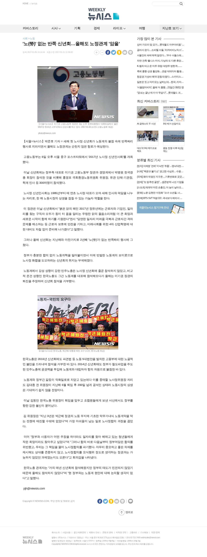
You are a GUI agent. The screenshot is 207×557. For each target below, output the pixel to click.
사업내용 (67, 532)
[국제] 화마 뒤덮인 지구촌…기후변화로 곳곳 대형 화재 (160, 176)
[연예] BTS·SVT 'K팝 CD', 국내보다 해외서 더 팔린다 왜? (160, 198)
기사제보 (144, 532)
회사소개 (56, 532)
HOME (26, 3)
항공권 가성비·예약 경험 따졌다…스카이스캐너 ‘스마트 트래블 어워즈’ (160, 76)
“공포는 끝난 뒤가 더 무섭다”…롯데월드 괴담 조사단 (160, 92)
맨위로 (129, 512)
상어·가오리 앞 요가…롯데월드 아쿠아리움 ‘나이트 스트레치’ (160, 44)
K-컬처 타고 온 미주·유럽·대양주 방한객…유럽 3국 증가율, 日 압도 (160, 66)
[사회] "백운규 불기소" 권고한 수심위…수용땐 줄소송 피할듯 (160, 171)
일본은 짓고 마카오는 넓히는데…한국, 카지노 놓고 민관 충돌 (160, 82)
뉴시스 (34, 3)
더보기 (163, 101)
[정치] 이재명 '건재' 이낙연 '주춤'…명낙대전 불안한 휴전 (160, 166)
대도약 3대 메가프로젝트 (147, 149)
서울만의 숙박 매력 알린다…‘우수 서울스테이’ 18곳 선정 (160, 55)
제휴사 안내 (94, 532)
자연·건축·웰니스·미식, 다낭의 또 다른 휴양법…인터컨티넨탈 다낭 (160, 60)
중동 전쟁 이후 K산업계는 (173, 149)
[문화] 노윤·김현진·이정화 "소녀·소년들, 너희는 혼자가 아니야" (160, 192)
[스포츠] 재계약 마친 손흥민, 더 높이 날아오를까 (160, 187)
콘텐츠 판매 (107, 532)
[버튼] (181, 3)
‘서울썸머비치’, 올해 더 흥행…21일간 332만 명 (160, 87)
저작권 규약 (121, 532)
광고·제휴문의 (80, 532)
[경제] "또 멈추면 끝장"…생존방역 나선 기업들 (160, 182)
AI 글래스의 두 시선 (146, 123)
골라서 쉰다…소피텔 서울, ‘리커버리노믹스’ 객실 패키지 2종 (160, 50)
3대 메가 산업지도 (171, 123)
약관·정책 (155, 532)
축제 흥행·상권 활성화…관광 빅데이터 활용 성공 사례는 (160, 71)
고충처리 (133, 532)
